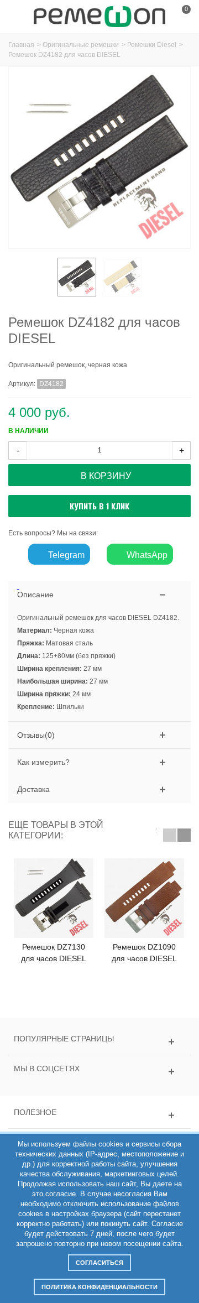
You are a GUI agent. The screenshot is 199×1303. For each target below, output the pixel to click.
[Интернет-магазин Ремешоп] (99, 16)
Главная (21, 45)
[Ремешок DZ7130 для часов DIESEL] (53, 898)
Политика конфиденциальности (99, 1287)
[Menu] (22, 16)
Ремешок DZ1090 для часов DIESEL (144, 952)
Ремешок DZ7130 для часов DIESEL (53, 952)
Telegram (65, 555)
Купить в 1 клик (99, 506)
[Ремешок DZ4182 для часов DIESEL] (76, 277)
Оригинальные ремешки (81, 45)
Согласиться (99, 1262)
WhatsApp (145, 555)
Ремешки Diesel (151, 45)
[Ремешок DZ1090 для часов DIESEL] (144, 898)
